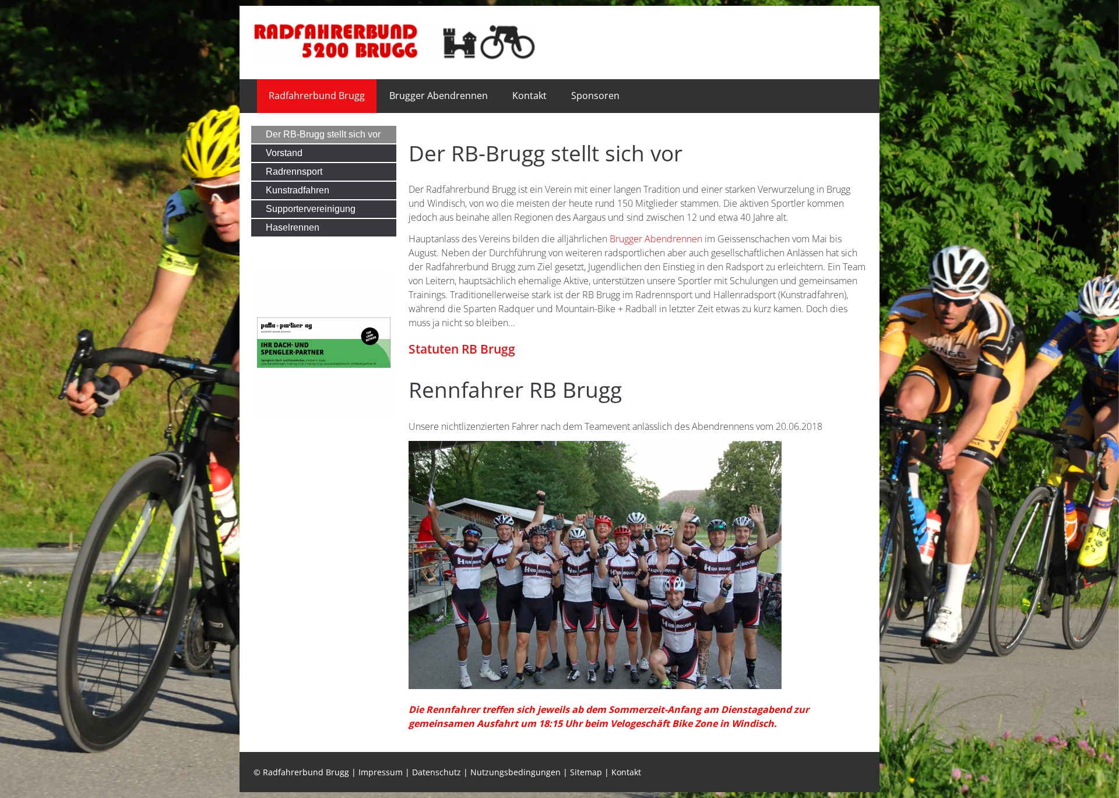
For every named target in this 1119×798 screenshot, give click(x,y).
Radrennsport (294, 171)
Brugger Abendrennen (438, 95)
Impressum (380, 772)
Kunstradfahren (297, 190)
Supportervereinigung (311, 209)
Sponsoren (595, 95)
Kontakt (529, 95)
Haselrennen (292, 227)
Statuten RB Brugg (462, 349)
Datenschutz (436, 772)
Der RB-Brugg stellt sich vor (323, 134)
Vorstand (284, 153)
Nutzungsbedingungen (515, 772)
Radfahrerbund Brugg (317, 95)
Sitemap (586, 772)
